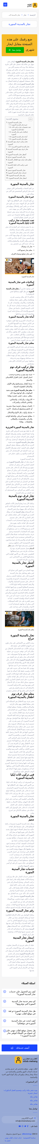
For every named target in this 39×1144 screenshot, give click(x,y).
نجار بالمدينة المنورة (15, 122)
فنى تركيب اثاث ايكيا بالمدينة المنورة (18, 166)
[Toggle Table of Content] (29, 119)
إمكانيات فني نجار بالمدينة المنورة (20, 133)
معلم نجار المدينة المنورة (26, 630)
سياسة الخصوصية (29, 1138)
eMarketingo (27, 1134)
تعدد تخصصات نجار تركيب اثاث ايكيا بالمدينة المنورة (21, 128)
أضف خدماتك (22, 1048)
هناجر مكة (33, 1097)
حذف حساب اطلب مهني (13, 1138)
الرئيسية (32, 15)
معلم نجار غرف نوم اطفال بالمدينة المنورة (19, 161)
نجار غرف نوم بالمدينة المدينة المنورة (18, 150)
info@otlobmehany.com (25, 1121)
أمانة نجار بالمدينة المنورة (19, 137)
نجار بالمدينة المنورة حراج (17, 157)
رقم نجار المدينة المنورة (17, 175)
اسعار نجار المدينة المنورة (18, 178)
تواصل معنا (16, 50)
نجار (25, 15)
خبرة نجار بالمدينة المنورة (19, 125)
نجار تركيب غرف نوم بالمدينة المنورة (18, 143)
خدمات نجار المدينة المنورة (17, 173)
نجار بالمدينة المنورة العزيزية (20, 146)
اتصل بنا (7, 1141)
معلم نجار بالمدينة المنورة (19, 139)
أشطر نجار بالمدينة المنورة (17, 154)
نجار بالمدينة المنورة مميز (16, 170)
